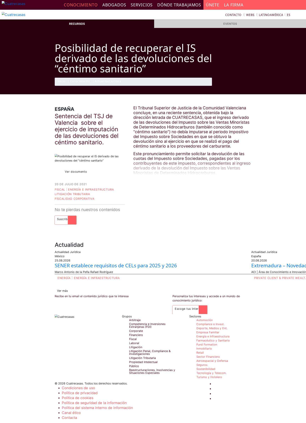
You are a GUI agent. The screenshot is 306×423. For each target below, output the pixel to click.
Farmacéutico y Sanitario (213, 340)
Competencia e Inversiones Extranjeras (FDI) (147, 325)
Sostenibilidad (205, 368)
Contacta (69, 418)
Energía (64, 278)
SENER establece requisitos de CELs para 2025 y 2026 (116, 265)
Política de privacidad (80, 393)
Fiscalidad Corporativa (74, 198)
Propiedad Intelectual (143, 362)
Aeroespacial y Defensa (212, 360)
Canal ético (71, 413)
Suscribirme (65, 219)
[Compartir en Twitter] (234, 86)
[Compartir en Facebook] (227, 86)
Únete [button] (212, 5)
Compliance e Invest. (210, 324)
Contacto (233, 15)
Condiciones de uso (78, 388)
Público (134, 366)
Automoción (204, 320)
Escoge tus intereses (190, 308)
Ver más (62, 290)
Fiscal (60, 189)
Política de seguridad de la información (94, 403)
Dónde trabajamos (179, 5)
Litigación (135, 347)
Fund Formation (206, 344)
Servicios (142, 5)
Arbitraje (135, 320)
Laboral (134, 343)
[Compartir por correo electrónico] (247, 86)
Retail (200, 352)
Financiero (136, 334)
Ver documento (76, 171)
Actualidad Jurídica (108, 81)
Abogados (114, 5)
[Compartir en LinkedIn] (240, 86)
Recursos (77, 23)
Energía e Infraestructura (91, 189)
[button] (274, 15)
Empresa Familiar (207, 332)
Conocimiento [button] (81, 5)
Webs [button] (250, 15)
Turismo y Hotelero (209, 377)
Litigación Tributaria (72, 194)
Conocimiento (80, 81)
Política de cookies (77, 398)
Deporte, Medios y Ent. (211, 328)
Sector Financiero (208, 356)
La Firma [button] (233, 5)
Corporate (136, 330)
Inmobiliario (204, 348)
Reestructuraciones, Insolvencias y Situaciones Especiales (152, 371)
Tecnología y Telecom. (211, 373)
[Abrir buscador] (301, 15)
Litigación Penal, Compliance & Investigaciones (150, 352)
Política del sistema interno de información (97, 408)
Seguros (201, 364)
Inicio (61, 81)
